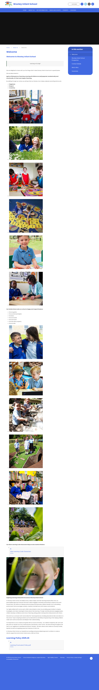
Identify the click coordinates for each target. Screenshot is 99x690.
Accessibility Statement (12, 659)
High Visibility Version (53, 657)
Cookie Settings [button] (78, 657)
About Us (15, 47)
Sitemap (62, 657)
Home (8, 47)
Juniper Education (41, 657)
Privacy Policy (70, 657)
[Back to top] (91, 658)
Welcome (24, 47)
